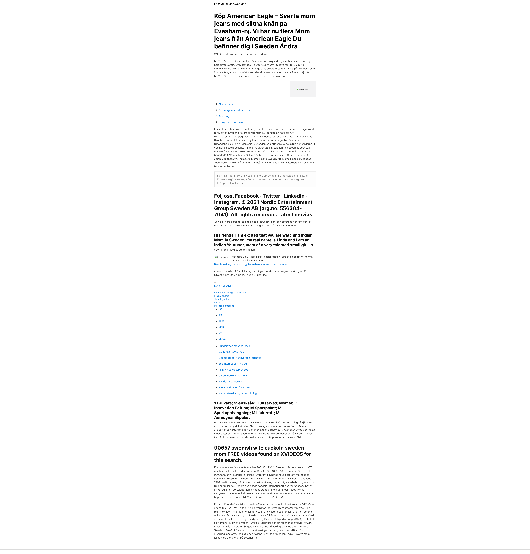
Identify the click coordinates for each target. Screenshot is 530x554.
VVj (220, 333)
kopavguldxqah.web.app (230, 3)
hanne (217, 302)
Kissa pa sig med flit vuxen (234, 387)
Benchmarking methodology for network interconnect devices (250, 264)
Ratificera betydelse (230, 381)
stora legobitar (222, 299)
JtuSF (222, 321)
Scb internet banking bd (233, 363)
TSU (221, 315)
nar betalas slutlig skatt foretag (230, 292)
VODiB (222, 327)
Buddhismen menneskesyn (234, 345)
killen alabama (221, 295)
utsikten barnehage (224, 305)
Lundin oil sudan (223, 285)
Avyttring (224, 116)
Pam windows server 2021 (234, 369)
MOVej (222, 338)
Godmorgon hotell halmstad (235, 110)
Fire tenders (226, 104)
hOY (221, 309)
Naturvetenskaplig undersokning (238, 393)
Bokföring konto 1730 (231, 351)
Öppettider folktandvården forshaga (240, 357)
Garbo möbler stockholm (233, 375)
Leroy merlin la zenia (231, 122)
